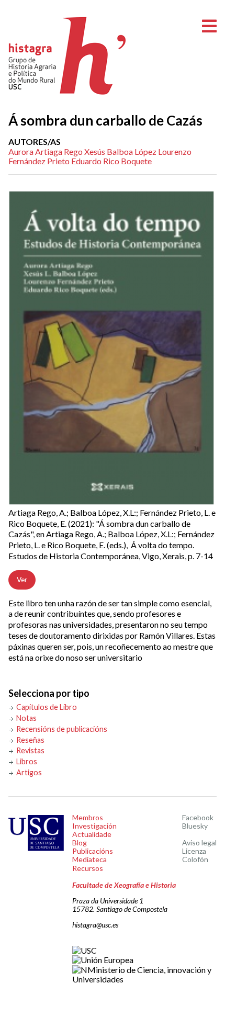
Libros (26, 761)
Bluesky (195, 825)
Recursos (87, 868)
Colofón (195, 859)
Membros (87, 817)
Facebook (197, 817)
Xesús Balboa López (120, 151)
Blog (79, 842)
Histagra (67, 56)
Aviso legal (199, 842)
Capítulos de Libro (46, 707)
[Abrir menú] (209, 26)
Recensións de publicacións (61, 729)
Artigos (29, 772)
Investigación (94, 825)
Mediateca (89, 859)
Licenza (194, 850)
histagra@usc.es (95, 924)
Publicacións (92, 850)
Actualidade (91, 834)
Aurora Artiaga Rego (45, 151)
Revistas (30, 750)
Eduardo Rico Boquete (111, 161)
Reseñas (30, 740)
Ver (22, 579)
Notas (26, 718)
